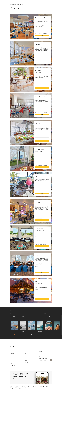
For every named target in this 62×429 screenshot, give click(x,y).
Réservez (42, 35)
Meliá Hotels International (13, 351)
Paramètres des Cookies (42, 387)
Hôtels (12, 4)
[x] (42, 356)
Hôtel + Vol (26, 353)
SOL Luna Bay (19, 4)
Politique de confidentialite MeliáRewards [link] (25, 387)
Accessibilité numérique (47, 387)
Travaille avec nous (12, 365)
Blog (10, 358)
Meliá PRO (26, 360)
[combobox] (54, 1)
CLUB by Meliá (12, 356)
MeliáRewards (12, 353)
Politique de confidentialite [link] (17, 387)
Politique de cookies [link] (34, 387)
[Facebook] (39, 356)
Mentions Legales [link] (11, 387)
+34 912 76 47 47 (41, 351)
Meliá (10, 4)
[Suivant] (17, 37)
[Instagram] (41, 356)
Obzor (17, 4)
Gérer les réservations (27, 351)
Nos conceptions (12, 360)
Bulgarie (15, 4)
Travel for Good (12, 363)
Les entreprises (26, 362)
